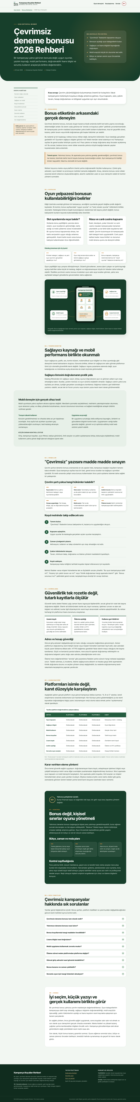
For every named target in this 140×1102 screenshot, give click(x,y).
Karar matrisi (18, 110)
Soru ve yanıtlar (19, 116)
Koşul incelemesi (19, 103)
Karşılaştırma (109, 3)
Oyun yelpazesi (18, 97)
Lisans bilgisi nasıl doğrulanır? (59, 940)
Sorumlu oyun (69, 1075)
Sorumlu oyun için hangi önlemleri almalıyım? (65, 974)
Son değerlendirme (20, 120)
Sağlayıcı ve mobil (19, 100)
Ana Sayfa (17, 10)
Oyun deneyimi (99, 3)
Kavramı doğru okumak (21, 94)
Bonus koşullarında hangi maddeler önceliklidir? (66, 933)
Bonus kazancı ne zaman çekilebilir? (61, 967)
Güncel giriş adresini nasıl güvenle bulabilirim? (65, 960)
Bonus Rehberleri (27, 10)
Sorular (118, 3)
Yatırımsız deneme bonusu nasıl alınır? (62, 926)
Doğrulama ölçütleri (71, 1073)
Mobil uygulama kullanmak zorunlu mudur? (64, 946)
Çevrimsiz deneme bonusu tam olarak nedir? (65, 919)
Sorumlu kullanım (19, 113)
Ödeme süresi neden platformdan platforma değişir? (68, 953)
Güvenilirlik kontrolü (20, 107)
